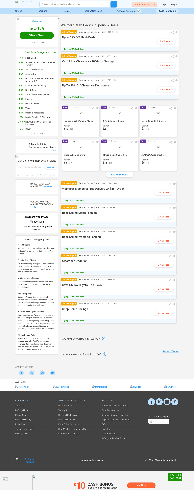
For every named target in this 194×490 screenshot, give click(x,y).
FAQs (104, 424)
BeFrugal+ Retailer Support (114, 438)
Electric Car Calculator (69, 433)
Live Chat (106, 429)
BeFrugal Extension (67, 419)
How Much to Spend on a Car (72, 429)
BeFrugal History (23, 419)
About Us (19, 405)
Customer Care (109, 433)
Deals (67, 11)
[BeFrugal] (26, 2)
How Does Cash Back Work (115, 405)
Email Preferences (110, 410)
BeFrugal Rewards (126, 11)
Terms (42, 175)
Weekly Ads (63, 410)
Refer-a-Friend (65, 405)
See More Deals (119, 174)
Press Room (21, 415)
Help (173, 5)
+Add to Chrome (167, 11)
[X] (159, 401)
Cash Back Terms (37, 42)
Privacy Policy (51, 175)
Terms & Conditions (24, 429)
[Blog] (41, 372)
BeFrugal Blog (22, 410)
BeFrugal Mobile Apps (68, 415)
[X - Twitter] (31, 372)
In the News (21, 424)
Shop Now (36, 35)
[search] (113, 4)
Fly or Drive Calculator (68, 424)
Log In (164, 4)
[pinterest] (174, 401)
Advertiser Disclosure (92, 460)
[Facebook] (20, 372)
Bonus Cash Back (93, 11)
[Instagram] (51, 372)
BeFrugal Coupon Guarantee (115, 415)
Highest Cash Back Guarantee (116, 419)
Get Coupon (166, 41)
